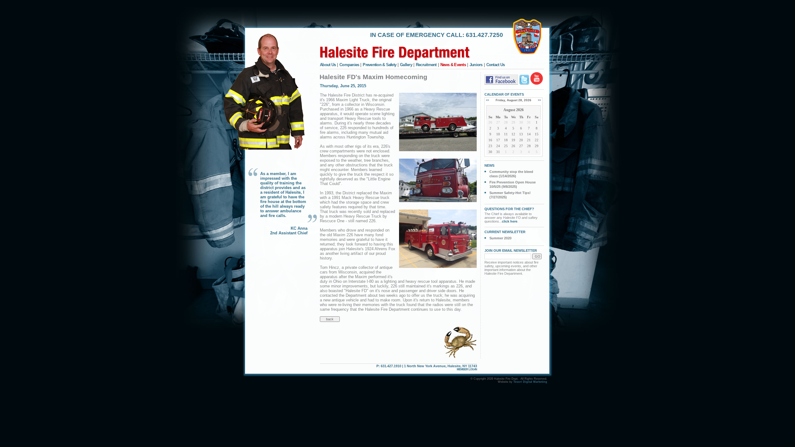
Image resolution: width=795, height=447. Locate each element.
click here (509, 221)
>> (539, 100)
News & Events (453, 64)
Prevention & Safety (379, 64)
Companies (349, 64)
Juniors (476, 64)
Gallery (406, 64)
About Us (328, 64)
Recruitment (426, 64)
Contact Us (495, 64)
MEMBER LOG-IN (467, 369)
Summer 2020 (500, 238)
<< (487, 100)
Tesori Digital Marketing (530, 381)
